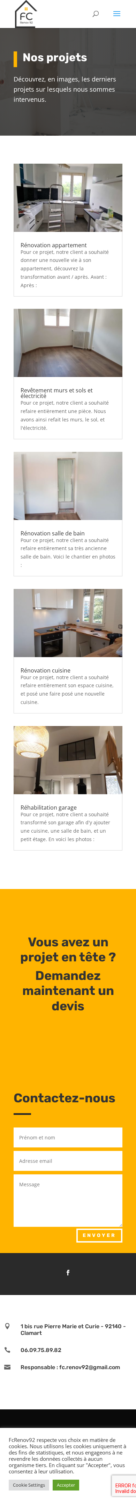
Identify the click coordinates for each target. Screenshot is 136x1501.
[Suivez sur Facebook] (68, 1272)
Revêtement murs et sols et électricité (57, 393)
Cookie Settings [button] (29, 1485)
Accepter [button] (66, 1485)
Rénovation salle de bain (53, 533)
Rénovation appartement (54, 245)
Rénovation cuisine (45, 670)
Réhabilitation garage (49, 807)
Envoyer (99, 1235)
